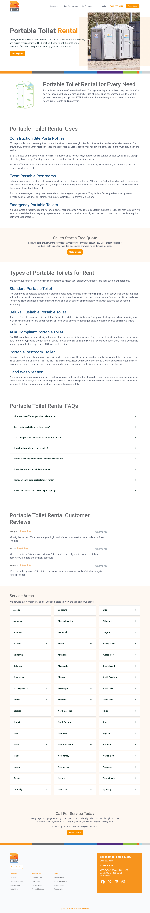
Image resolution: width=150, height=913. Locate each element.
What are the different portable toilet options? (35, 416)
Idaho (16, 744)
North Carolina (65, 711)
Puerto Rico (108, 655)
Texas (105, 711)
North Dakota (64, 722)
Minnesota (63, 666)
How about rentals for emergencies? (30, 448)
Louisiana (62, 610)
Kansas (16, 778)
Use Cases (36, 881)
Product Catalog (38, 889)
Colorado (17, 666)
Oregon (106, 632)
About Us (13, 878)
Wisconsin (107, 767)
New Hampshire (65, 744)
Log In (103, 6)
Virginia (106, 733)
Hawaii (16, 722)
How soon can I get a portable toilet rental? (33, 480)
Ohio (105, 610)
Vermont (107, 744)
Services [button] (54, 6)
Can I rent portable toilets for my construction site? (37, 437)
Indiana (16, 767)
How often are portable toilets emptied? (32, 469)
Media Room (14, 889)
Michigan (62, 655)
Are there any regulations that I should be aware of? (38, 458)
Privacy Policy (59, 885)
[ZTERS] (14, 6)
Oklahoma (107, 621)
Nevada (61, 778)
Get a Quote (132, 6)
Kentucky (17, 789)
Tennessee (108, 699)
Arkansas (17, 632)
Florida (16, 699)
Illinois (16, 756)
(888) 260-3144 (116, 6)
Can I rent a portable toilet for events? (31, 427)
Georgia (17, 711)
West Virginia (109, 778)
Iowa (15, 733)
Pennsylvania (109, 643)
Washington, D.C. (21, 688)
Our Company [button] (87, 6)
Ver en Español (16, 867)
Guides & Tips (37, 878)
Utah (105, 722)
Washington (108, 756)
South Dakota (109, 688)
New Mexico (63, 767)
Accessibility (58, 889)
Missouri (62, 677)
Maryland (62, 632)
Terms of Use (59, 878)
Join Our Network (71, 6)
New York (62, 789)
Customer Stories (16, 881)
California (18, 655)
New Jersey (63, 756)
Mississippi (63, 688)
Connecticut (19, 677)
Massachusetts (65, 621)
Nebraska (62, 733)
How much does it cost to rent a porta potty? (34, 490)
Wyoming (107, 789)
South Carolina (110, 677)
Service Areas (37, 885)
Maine (61, 643)
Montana (62, 699)
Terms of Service (60, 881)
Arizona (17, 643)
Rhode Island (109, 666)
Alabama (17, 621)
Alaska (16, 610)
